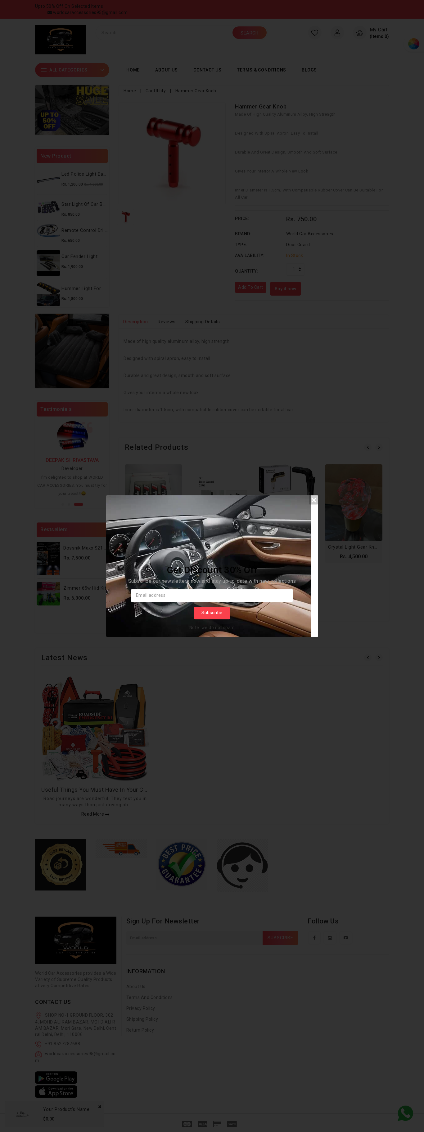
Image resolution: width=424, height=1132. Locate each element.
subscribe (212, 612)
